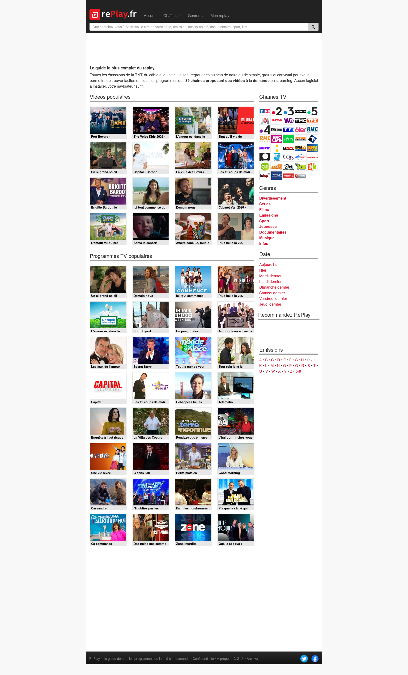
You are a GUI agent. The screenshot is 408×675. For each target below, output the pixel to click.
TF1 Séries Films (288, 129)
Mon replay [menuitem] (220, 15)
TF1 (265, 111)
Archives (253, 658)
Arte (276, 120)
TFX (312, 120)
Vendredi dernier (273, 298)
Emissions (268, 215)
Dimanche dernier (274, 287)
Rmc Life (276, 138)
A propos (223, 658)
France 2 (276, 111)
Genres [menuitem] (194, 15)
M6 (265, 120)
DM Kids (312, 166)
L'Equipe (312, 157)
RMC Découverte (312, 129)
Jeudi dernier (270, 304)
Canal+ (300, 111)
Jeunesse (268, 226)
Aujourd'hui (268, 264)
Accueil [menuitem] (150, 15)
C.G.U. (239, 658)
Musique (267, 237)
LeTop (265, 175)
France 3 (288, 111)
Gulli (265, 166)
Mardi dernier (270, 275)
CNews (288, 148)
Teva (288, 138)
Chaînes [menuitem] (170, 15)
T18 (312, 138)
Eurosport (300, 157)
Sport (264, 220)
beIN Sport (288, 157)
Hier (262, 270)
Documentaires (273, 232)
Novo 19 (265, 148)
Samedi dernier (272, 292)
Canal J (276, 166)
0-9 (298, 371)
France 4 (265, 129)
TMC (300, 120)
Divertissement (272, 198)
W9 (288, 120)
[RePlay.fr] (114, 14)
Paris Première (300, 138)
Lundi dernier (270, 281)
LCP (276, 175)
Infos (263, 243)
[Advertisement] (204, 47)
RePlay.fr (95, 658)
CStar (276, 129)
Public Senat (288, 175)
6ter (300, 129)
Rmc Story (265, 138)
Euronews (265, 157)
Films (264, 209)
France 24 (276, 157)
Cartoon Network (288, 166)
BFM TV (300, 148)
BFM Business (312, 148)
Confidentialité (203, 658)
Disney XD (300, 166)
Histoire (300, 175)
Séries (265, 203)
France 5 (312, 111)
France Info (276, 148)
